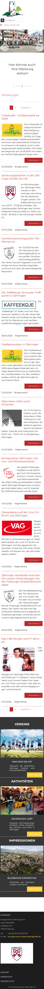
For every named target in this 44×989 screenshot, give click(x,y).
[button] (14, 86)
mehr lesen (33, 775)
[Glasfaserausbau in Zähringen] (12, 356)
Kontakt (5, 972)
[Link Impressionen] (22, 859)
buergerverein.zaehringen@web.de (24, 937)
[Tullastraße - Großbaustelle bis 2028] (12, 130)
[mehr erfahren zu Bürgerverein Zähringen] (22, 69)
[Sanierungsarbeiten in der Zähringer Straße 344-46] (10, 192)
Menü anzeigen (12, 25)
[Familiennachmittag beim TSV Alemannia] (9, 253)
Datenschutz (7, 981)
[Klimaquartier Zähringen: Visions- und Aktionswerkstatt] (8, 473)
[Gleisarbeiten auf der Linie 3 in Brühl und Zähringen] (16, 528)
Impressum (6, 977)
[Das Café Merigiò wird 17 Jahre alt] (18, 659)
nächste (25, 107)
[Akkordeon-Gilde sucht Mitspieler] (11, 418)
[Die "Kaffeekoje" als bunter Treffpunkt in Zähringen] (18, 304)
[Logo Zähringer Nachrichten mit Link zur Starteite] (13, 9)
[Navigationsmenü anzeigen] (2, 24)
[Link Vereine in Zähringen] (22, 743)
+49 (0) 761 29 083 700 (18, 933)
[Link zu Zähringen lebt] (22, 800)
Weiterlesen (33, 160)
